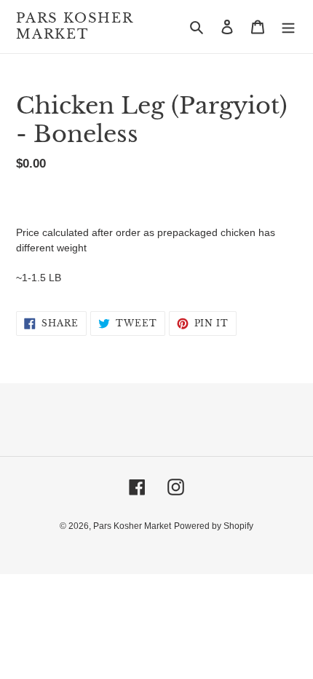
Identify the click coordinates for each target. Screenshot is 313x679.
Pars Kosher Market (74, 26)
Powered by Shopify (213, 526)
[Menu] (288, 26)
